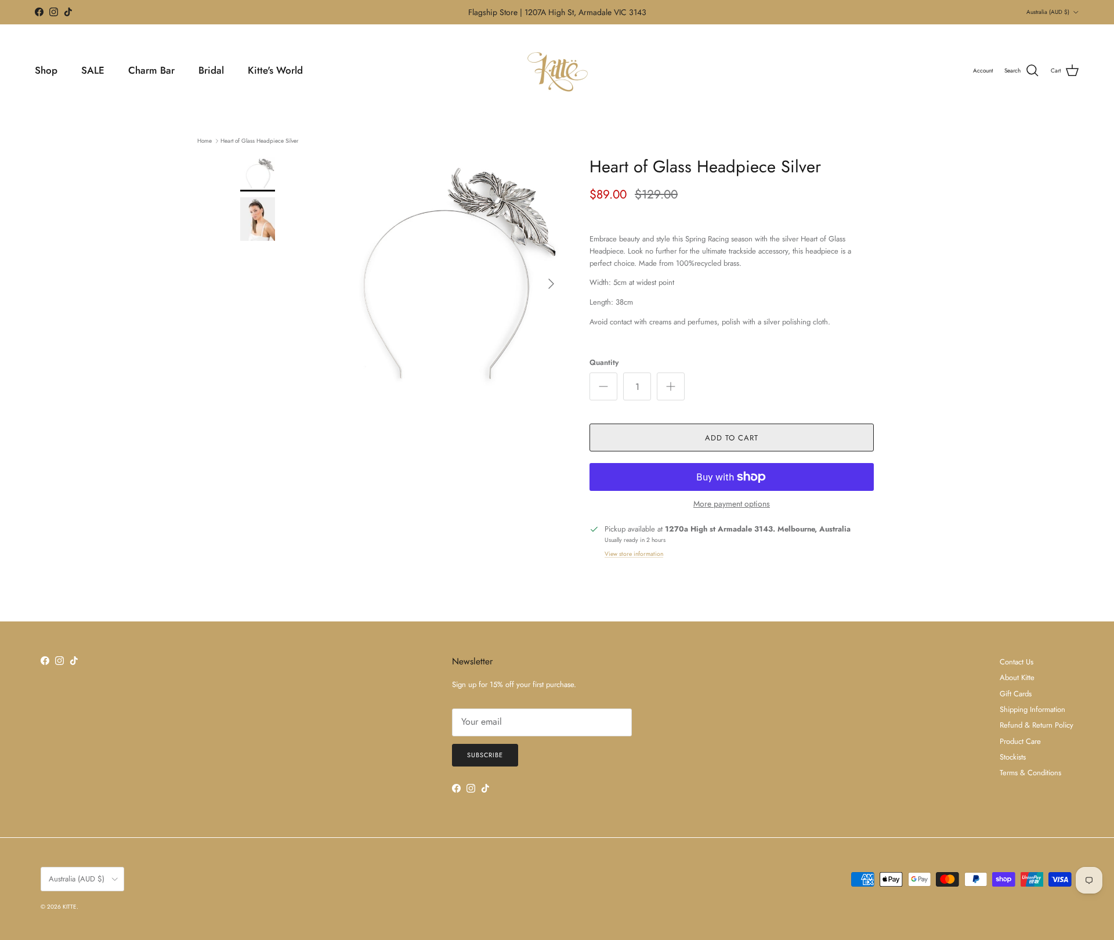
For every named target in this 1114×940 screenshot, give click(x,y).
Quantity (604, 362)
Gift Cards (1016, 693)
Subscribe (485, 755)
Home (204, 140)
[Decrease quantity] (603, 386)
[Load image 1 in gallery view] (442, 278)
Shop (46, 70)
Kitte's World (275, 70)
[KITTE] (557, 71)
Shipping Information (1032, 709)
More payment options (731, 504)
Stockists (1013, 756)
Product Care (1020, 741)
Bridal (211, 70)
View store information (634, 553)
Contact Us (1016, 661)
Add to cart (731, 437)
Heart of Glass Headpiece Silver (259, 140)
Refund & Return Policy (1036, 725)
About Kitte (1017, 677)
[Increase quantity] (671, 386)
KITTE (70, 906)
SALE (92, 70)
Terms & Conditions (1030, 772)
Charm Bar (151, 70)
